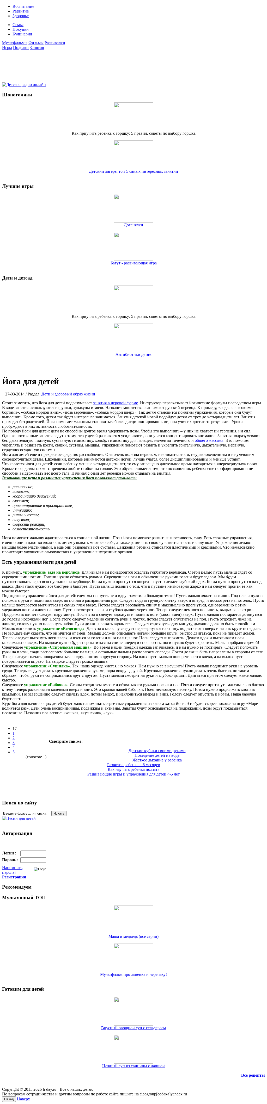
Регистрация (14, 877)
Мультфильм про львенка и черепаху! (133, 974)
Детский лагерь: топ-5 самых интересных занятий (133, 171)
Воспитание (23, 6)
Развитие (21, 11)
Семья (18, 24)
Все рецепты (253, 1075)
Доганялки (133, 225)
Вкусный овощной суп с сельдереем (133, 1028)
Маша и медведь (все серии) (133, 936)
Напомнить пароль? (12, 869)
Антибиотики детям (133, 354)
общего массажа (209, 440)
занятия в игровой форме (115, 403)
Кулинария (22, 34)
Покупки (21, 29)
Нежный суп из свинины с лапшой (133, 1066)
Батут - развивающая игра (134, 263)
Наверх (23, 1099)
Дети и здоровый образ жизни (68, 394)
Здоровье (21, 16)
